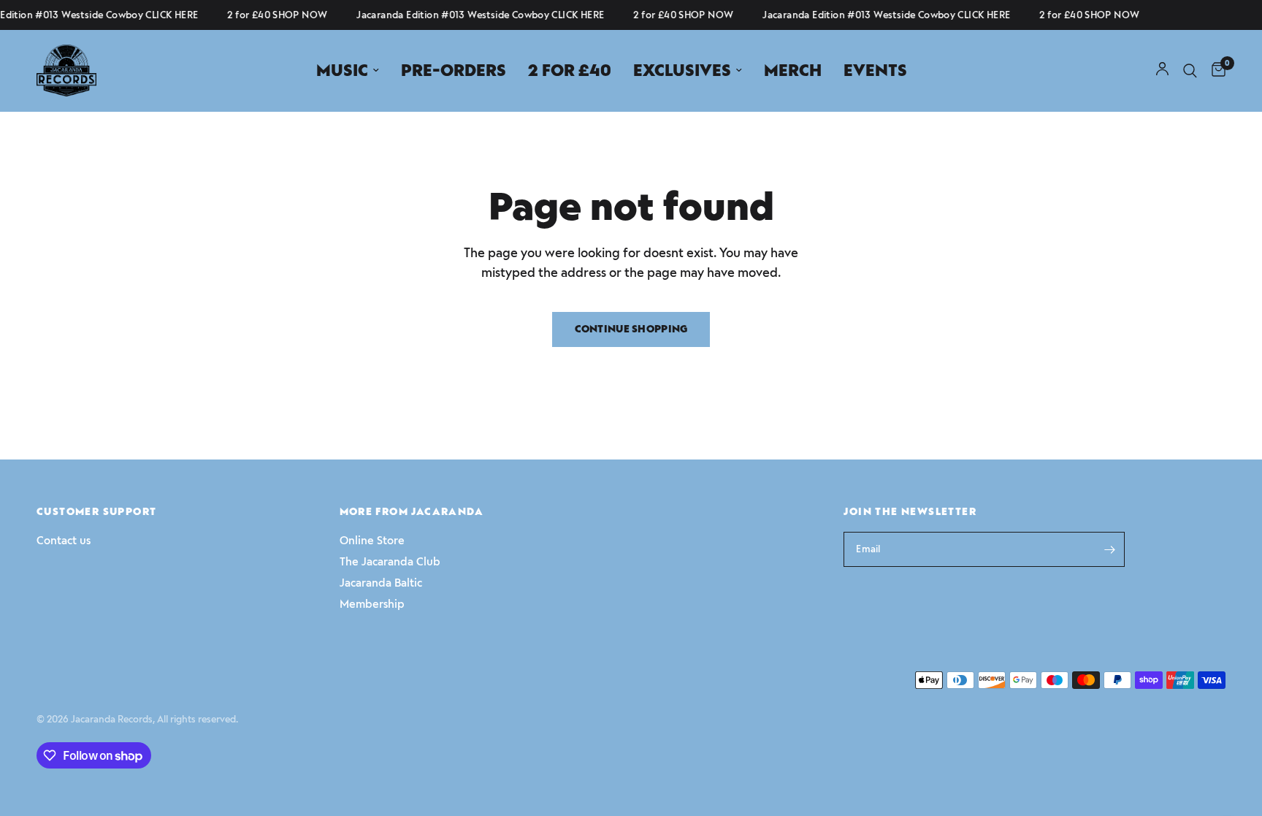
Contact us (64, 540)
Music (342, 70)
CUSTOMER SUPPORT (96, 512)
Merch (793, 70)
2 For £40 (569, 70)
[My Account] (1162, 70)
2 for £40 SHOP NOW (273, 15)
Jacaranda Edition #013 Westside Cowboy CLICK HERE (476, 15)
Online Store (372, 540)
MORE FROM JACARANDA (412, 512)
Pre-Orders (453, 70)
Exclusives (682, 70)
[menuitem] (347, 70)
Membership (372, 604)
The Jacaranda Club (390, 561)
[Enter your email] (1110, 549)
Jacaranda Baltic (381, 583)
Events (875, 70)
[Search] (1190, 70)
